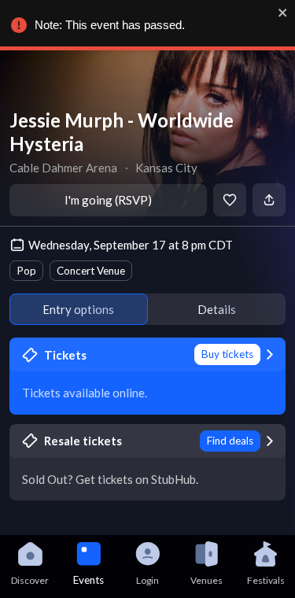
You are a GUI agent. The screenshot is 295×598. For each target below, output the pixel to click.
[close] (283, 12)
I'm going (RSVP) (108, 200)
